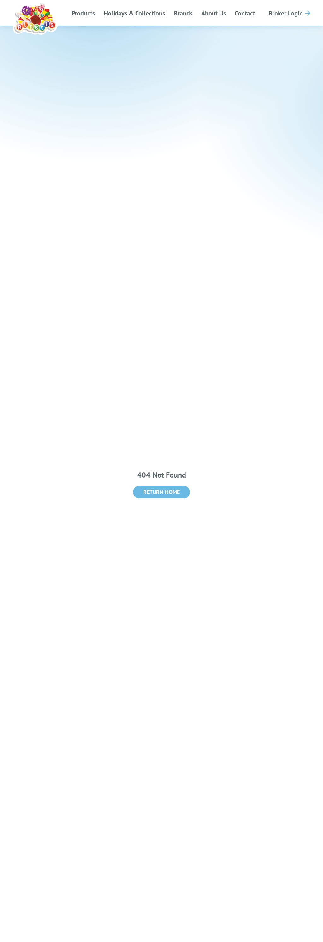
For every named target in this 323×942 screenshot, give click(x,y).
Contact (245, 13)
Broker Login (285, 13)
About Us (213, 13)
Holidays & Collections (134, 13)
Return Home (161, 492)
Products (83, 13)
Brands (183, 13)
